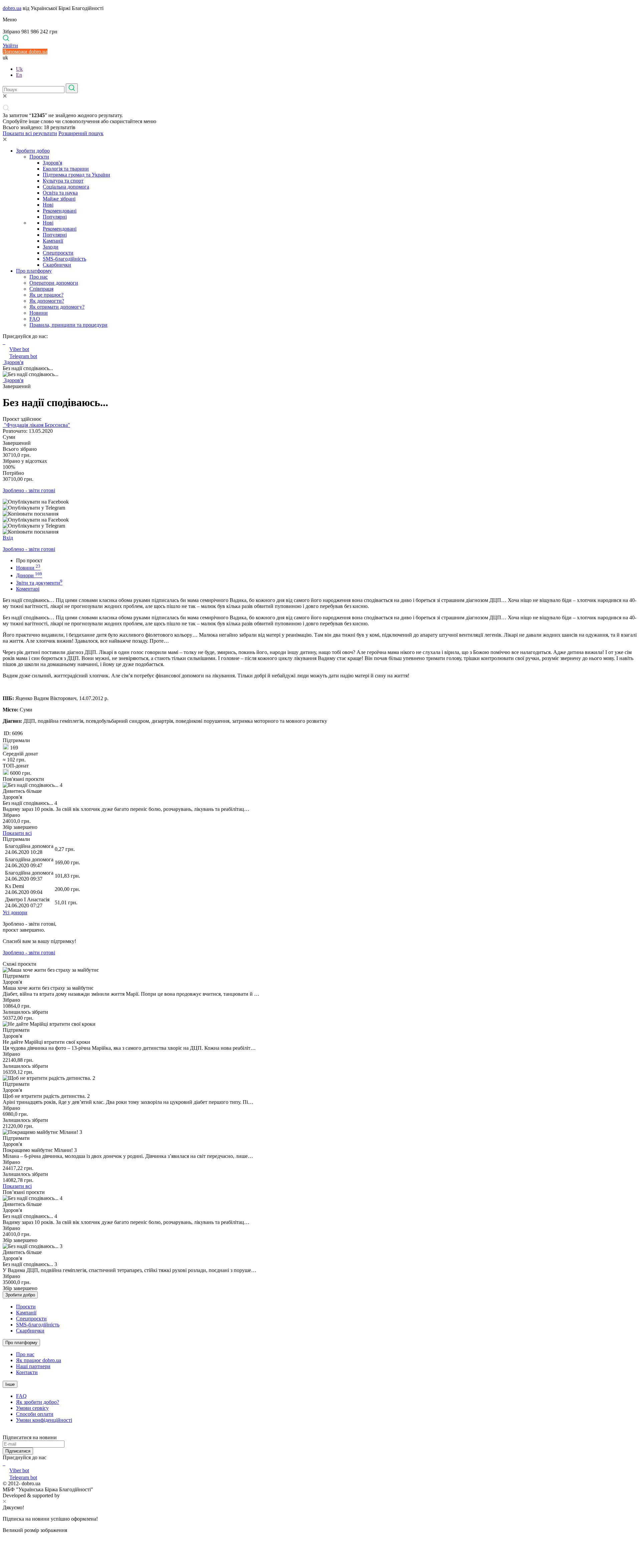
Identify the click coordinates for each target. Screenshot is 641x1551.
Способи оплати (34, 1414)
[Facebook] (3, 1463)
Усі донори (15, 912)
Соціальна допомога (66, 187)
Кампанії (53, 241)
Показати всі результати (30, 133)
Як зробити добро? (37, 1402)
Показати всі (17, 833)
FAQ (34, 319)
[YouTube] (4, 1463)
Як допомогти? (46, 301)
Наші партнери (33, 1366)
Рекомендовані (59, 211)
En (19, 75)
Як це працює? (46, 295)
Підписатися (17, 1451)
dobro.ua (12, 8)
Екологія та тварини (66, 169)
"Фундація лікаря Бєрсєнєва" (36, 425)
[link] (320, 502)
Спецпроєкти (58, 253)
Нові (48, 205)
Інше (10, 1384)
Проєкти (39, 157)
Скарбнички (57, 265)
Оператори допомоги (53, 283)
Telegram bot (23, 356)
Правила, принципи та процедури (68, 325)
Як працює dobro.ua (38, 1360)
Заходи (50, 247)
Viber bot (19, 349)
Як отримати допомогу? (56, 307)
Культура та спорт (63, 181)
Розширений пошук (80, 133)
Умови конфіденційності (44, 1420)
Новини (38, 313)
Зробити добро (33, 150)
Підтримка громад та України (76, 175)
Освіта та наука (60, 193)
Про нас (38, 277)
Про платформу (34, 271)
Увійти (10, 45)
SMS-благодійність (64, 259)
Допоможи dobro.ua (25, 51)
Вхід (8, 538)
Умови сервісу (32, 1408)
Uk (19, 69)
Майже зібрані (59, 199)
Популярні (55, 217)
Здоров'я (52, 163)
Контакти (27, 1372)
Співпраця (41, 289)
